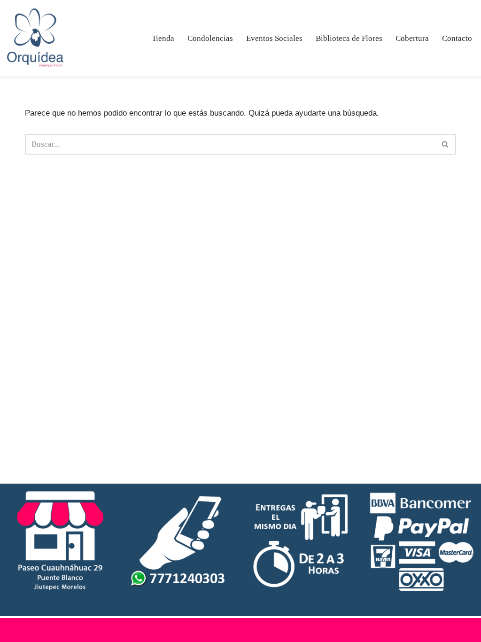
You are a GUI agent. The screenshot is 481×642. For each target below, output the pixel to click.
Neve (15, 630)
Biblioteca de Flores (349, 38)
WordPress (112, 630)
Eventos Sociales (274, 38)
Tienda (163, 38)
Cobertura (412, 38)
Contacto (457, 38)
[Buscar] (445, 144)
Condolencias (210, 38)
